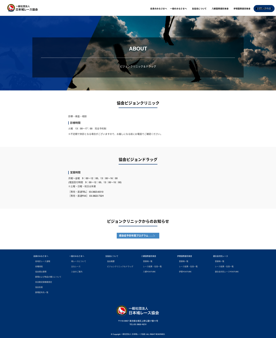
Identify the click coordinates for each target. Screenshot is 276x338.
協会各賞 (38, 287)
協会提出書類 (39, 271)
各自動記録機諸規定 (42, 282)
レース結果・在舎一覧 (151, 266)
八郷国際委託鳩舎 (148, 256)
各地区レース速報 (41, 261)
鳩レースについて (77, 261)
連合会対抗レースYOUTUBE (226, 271)
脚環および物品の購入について (47, 277)
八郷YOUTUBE (148, 271)
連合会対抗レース (220, 256)
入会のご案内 (75, 271)
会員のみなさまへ (40, 256)
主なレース (74, 266)
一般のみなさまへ (76, 256)
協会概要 (110, 261)
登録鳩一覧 (146, 261)
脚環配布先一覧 (40, 292)
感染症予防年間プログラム (133, 235)
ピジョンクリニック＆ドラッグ (119, 266)
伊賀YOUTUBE (184, 271)
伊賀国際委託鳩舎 (184, 256)
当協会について (111, 256)
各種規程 (38, 266)
